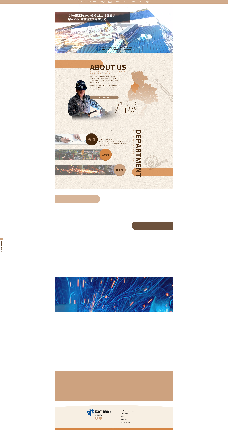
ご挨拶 (126, 419)
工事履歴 (118, 2)
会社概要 (133, 2)
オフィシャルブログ (87, 2)
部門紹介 (95, 2)
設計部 (126, 411)
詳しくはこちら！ (104, 97)
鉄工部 (132, 411)
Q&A (141, 2)
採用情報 (125, 2)
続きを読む (110, 254)
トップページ (79, 2)
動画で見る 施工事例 (111, 2)
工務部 (129, 411)
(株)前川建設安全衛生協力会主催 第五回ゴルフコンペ (97, 261)
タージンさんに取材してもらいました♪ (94, 272)
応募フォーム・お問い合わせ (148, 2)
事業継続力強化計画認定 (91, 250)
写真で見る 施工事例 (103, 2)
